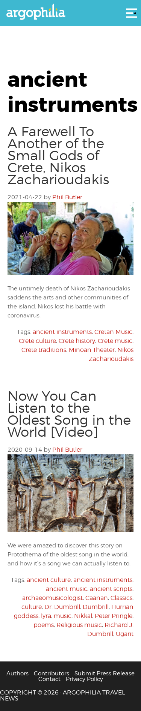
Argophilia (70, 12)
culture (31, 606)
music (62, 615)
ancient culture (49, 579)
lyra (46, 615)
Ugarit (124, 633)
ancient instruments (62, 331)
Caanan (96, 597)
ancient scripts (111, 588)
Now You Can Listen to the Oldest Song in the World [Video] (69, 414)
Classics (121, 597)
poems (43, 624)
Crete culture (37, 340)
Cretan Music (113, 331)
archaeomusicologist (52, 597)
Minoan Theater (92, 349)
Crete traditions (43, 349)
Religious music (79, 624)
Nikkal (83, 615)
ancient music (66, 588)
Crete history (77, 340)
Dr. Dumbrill (62, 606)
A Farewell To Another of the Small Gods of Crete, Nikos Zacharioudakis (58, 155)
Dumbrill (96, 606)
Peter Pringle (113, 615)
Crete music (115, 340)
